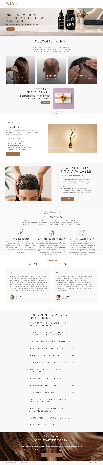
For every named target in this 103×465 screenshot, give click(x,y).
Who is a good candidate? (44, 355)
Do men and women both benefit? (49, 418)
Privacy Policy (93, 462)
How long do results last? (45, 378)
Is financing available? (43, 392)
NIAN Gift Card (58, 111)
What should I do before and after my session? (47, 409)
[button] (48, 309)
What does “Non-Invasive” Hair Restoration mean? (47, 324)
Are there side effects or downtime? (45, 370)
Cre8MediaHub (24, 462)
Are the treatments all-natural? (49, 341)
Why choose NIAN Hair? (43, 425)
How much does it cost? (43, 385)
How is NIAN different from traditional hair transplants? (48, 333)
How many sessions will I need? (48, 362)
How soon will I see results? (47, 348)
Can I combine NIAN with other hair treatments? (47, 400)
